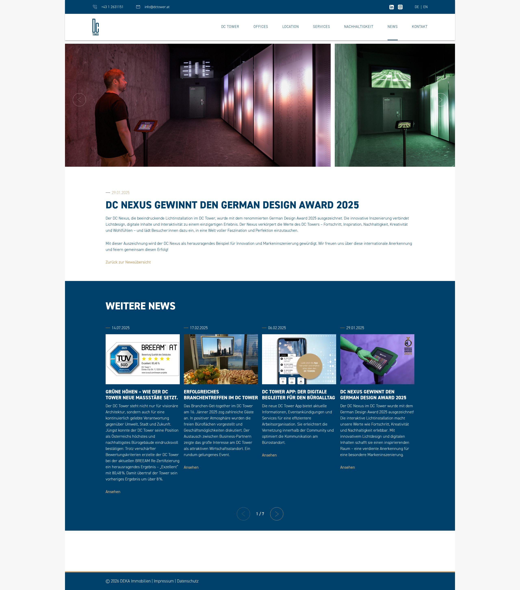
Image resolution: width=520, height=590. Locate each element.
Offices (261, 26)
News (393, 26)
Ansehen (113, 491)
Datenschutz (187, 581)
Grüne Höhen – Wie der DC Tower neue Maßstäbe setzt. (142, 395)
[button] (79, 99)
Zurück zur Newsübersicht (128, 262)
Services (321, 26)
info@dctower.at (157, 7)
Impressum (164, 581)
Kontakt (420, 26)
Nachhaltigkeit (358, 26)
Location (290, 26)
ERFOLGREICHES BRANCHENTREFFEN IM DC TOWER (221, 395)
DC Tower (230, 26)
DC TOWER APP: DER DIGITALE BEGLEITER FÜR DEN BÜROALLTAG (298, 395)
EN (425, 7)
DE (417, 7)
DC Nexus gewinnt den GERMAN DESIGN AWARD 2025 (373, 395)
